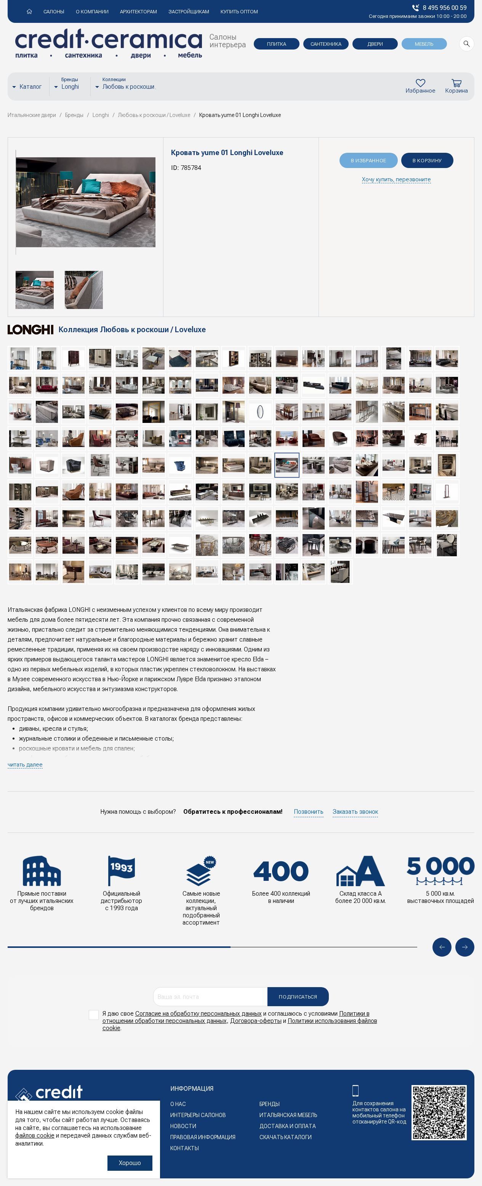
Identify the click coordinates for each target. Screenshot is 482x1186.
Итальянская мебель (288, 1115)
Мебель (424, 44)
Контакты (184, 1148)
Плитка (276, 44)
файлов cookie (34, 1135)
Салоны (53, 11)
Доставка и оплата (287, 1126)
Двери (375, 44)
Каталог (30, 86)
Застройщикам (188, 11)
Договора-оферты (256, 1020)
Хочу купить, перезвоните (396, 179)
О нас (178, 1104)
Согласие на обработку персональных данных (198, 1013)
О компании (92, 11)
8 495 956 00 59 (445, 7)
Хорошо (130, 1163)
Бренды (269, 1104)
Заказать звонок (355, 811)
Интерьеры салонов (198, 1115)
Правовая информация (202, 1137)
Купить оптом (239, 11)
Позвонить (308, 811)
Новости (183, 1126)
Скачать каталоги (285, 1137)
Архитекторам (138, 11)
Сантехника (326, 44)
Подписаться (298, 997)
